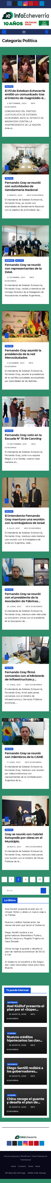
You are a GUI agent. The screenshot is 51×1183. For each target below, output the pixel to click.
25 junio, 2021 (14, 606)
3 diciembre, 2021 (16, 363)
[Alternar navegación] (24, 32)
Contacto (22, 1166)
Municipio (9, 260)
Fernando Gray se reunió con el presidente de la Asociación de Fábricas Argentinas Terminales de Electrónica (24, 601)
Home (13, 1166)
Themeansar (25, 1160)
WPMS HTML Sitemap (37, 1173)
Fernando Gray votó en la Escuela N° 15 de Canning (23, 436)
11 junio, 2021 (14, 762)
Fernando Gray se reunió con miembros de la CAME (24, 755)
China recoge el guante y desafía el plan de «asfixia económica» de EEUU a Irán (25, 951)
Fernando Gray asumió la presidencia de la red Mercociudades (23, 354)
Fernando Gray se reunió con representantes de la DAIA (23, 268)
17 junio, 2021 (14, 685)
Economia (12, 1033)
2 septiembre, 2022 (17, 103)
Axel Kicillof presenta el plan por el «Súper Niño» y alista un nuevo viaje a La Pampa (25, 912)
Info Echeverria (35, 195)
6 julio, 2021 (13, 528)
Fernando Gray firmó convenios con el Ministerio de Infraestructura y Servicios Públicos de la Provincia (24, 679)
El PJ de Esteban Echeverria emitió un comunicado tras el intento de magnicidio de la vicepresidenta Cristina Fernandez (25, 98)
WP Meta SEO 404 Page (15, 1173)
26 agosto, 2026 (18, 1014)
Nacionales (12, 1002)
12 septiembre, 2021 (17, 444)
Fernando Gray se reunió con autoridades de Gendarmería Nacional (23, 186)
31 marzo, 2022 (15, 195)
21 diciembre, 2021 (16, 277)
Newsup (41, 1156)
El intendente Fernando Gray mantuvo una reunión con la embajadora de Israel (25, 519)
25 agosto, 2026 (18, 1076)
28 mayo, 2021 (14, 847)
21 (39, 879)
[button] (42, 31)
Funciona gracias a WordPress (17, 1156)
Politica (9, 86)
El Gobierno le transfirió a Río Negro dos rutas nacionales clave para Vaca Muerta (24, 964)
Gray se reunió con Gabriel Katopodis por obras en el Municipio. (24, 837)
